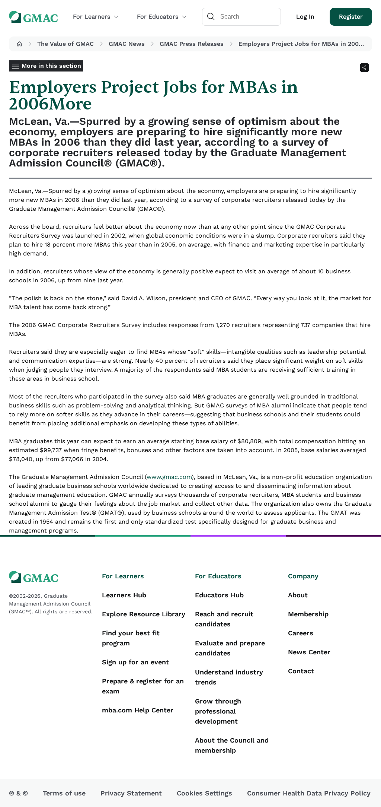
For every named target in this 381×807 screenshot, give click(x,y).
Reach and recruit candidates (224, 619)
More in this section (51, 65)
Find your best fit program (131, 638)
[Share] (364, 67)
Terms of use (64, 793)
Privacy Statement (131, 793)
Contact (301, 671)
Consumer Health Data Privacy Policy (309, 793)
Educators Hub (219, 595)
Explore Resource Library (143, 614)
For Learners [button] (91, 16)
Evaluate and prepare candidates (230, 648)
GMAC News (127, 43)
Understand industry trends (229, 677)
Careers (300, 633)
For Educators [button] (157, 16)
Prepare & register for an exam (143, 686)
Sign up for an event (135, 662)
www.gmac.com (169, 476)
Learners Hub (124, 595)
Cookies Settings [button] (204, 793)
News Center (309, 652)
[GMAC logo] (51, 577)
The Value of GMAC (65, 43)
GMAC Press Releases (192, 43)
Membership (308, 614)
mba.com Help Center (137, 710)
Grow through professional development (218, 711)
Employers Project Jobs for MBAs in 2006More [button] (303, 43)
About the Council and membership (232, 745)
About (298, 595)
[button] (19, 43)
